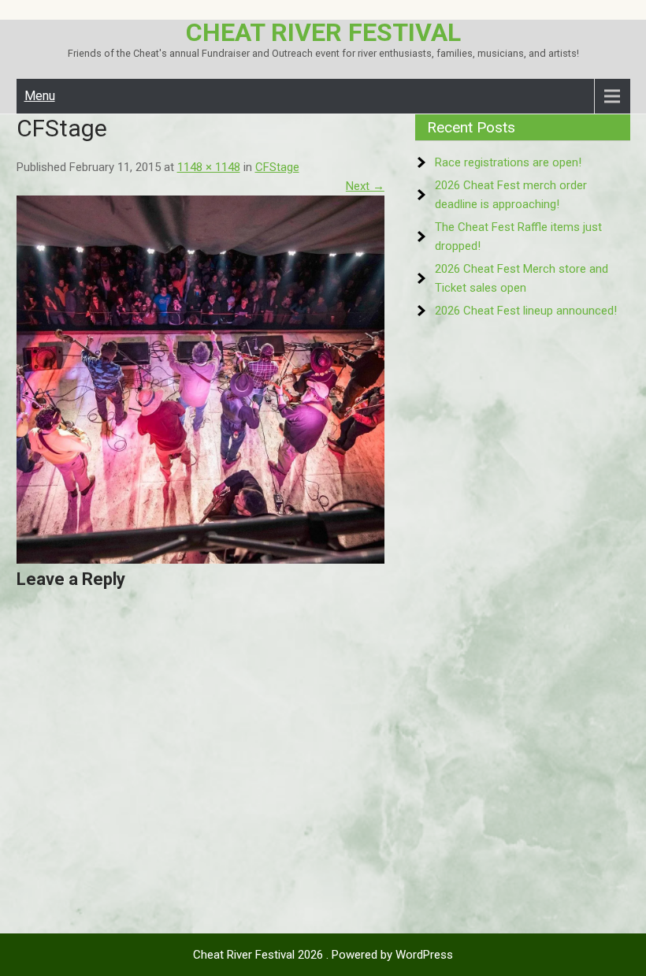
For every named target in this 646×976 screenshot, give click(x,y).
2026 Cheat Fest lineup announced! (526, 311)
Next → (365, 186)
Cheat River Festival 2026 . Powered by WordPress (323, 955)
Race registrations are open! (508, 162)
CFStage (277, 167)
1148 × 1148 (208, 167)
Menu (39, 95)
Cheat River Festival (323, 32)
